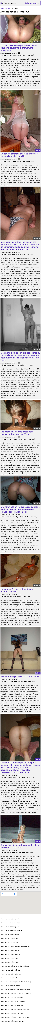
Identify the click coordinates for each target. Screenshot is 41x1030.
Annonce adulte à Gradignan (11, 974)
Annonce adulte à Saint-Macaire (12, 1005)
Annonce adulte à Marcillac (10, 986)
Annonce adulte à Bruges (10, 942)
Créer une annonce (32, 3)
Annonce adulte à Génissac (10, 970)
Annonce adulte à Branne (10, 938)
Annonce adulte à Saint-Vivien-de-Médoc (15, 1017)
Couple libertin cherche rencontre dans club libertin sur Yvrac (19, 846)
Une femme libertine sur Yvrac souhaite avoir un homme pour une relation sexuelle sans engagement (20, 509)
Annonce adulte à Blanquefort (11, 931)
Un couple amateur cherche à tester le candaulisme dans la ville (19, 155)
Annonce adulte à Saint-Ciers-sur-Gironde (16, 994)
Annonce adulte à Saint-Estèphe (12, 997)
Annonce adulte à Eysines (10, 962)
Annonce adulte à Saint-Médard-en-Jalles (15, 1009)
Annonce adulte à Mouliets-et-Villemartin (15, 990)
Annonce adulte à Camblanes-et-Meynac (15, 946)
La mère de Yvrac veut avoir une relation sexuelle (16, 590)
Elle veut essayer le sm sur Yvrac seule (19, 676)
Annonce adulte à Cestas (9, 958)
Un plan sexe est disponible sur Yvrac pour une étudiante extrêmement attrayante (19, 47)
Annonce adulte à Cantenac (10, 954)
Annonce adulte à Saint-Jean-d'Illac (13, 1001)
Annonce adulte (5, 9)
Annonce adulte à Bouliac (10, 935)
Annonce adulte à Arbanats (10, 919)
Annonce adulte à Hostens (10, 978)
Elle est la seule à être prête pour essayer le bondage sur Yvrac (16, 432)
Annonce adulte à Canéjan (10, 950)
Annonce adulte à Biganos (10, 927)
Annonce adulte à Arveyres (10, 923)
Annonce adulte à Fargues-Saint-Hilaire (15, 966)
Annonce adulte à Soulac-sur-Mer (13, 1021)
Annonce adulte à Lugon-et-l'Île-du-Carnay (16, 982)
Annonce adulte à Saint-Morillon (12, 1013)
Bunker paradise (8, 3)
